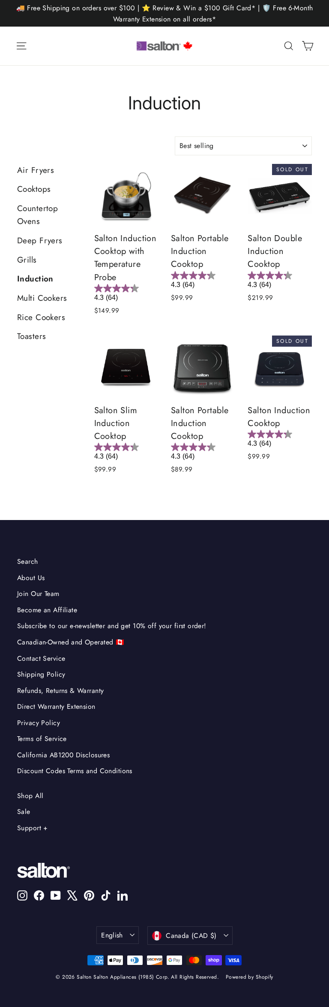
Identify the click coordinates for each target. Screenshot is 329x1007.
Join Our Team (38, 594)
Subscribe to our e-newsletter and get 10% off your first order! (111, 626)
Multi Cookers (42, 298)
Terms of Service (42, 739)
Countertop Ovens (37, 215)
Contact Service (41, 658)
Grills (27, 260)
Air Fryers (35, 170)
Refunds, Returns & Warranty (60, 691)
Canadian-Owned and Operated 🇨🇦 (70, 642)
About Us (31, 578)
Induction (35, 278)
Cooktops (34, 189)
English (112, 935)
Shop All (30, 796)
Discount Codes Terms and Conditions (74, 771)
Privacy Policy (38, 723)
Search (27, 561)
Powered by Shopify (249, 977)
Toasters (31, 336)
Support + (32, 828)
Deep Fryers (40, 240)
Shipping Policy (41, 674)
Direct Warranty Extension (56, 706)
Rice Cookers (41, 317)
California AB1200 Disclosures (63, 755)
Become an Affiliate (47, 610)
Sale (23, 811)
